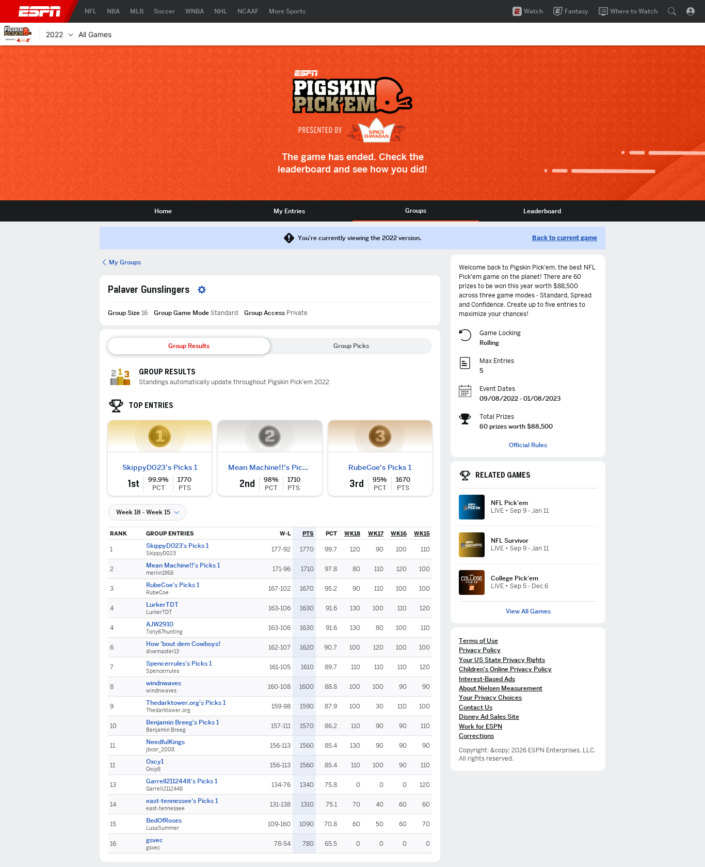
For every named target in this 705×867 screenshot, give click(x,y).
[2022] (70, 34)
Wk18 (352, 533)
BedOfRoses (164, 820)
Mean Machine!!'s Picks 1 (269, 467)
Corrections (476, 735)
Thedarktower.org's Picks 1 (186, 702)
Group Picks (351, 346)
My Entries (289, 211)
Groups (415, 210)
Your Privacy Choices (490, 697)
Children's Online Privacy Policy (505, 669)
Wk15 (422, 533)
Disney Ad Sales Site (489, 716)
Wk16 (399, 533)
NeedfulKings (165, 742)
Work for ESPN (480, 726)
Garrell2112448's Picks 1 (181, 781)
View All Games (528, 611)
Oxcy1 (155, 761)
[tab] (163, 211)
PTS (308, 533)
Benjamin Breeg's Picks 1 (182, 722)
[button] (672, 11)
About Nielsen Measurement (500, 688)
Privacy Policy (480, 650)
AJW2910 (159, 624)
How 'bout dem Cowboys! (183, 644)
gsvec (154, 840)
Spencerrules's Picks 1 (179, 663)
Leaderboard (542, 211)
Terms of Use (478, 640)
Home (163, 211)
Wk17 (375, 533)
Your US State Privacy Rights (502, 660)
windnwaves (163, 683)
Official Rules (528, 445)
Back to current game (564, 238)
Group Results (189, 346)
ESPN (40, 11)
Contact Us (475, 707)
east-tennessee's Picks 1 (182, 801)
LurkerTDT (162, 604)
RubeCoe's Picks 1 (379, 467)
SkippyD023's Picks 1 (159, 467)
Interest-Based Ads (487, 679)
